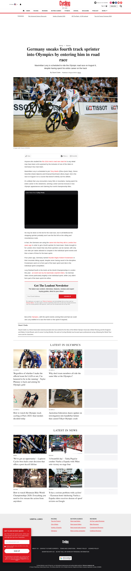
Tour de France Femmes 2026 (103, 16)
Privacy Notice (30, 302)
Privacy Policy (23, 557)
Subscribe (113, 6)
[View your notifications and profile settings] (20, 4)
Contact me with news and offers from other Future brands (17, 546)
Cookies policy (93, 548)
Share (28, 156)
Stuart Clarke (56, 72)
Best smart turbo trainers (78, 527)
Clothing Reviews (95, 531)
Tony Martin (54, 171)
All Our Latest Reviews (97, 521)
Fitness (67, 11)
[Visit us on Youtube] (118, 3)
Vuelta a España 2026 (59, 16)
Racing (36, 11)
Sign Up (17, 551)
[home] (24, 11)
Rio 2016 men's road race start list (54, 161)
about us (35, 548)
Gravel (76, 11)
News (28, 11)
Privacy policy (82, 548)
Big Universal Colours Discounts (37, 16)
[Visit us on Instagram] (111, 3)
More (104, 11)
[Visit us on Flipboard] (121, 3)
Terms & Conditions (15, 559)
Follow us (65, 156)
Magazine (85, 11)
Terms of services (47, 301)
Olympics (68, 45)
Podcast (95, 11)
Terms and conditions (67, 548)
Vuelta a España (56, 527)
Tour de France (56, 521)
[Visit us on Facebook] (116, 3)
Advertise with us (48, 551)
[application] (51, 210)
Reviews (45, 11)
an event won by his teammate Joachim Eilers (48, 273)
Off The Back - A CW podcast (80, 16)
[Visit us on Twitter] (113, 3)
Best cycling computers (77, 531)
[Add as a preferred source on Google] (65, 558)
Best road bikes (75, 521)
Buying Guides (56, 11)
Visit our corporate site (88, 565)
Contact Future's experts (49, 548)
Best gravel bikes (75, 524)
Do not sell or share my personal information (72, 551)
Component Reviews (96, 527)
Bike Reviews (94, 524)
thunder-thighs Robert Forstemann (61, 258)
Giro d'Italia (54, 524)
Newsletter (74, 156)
